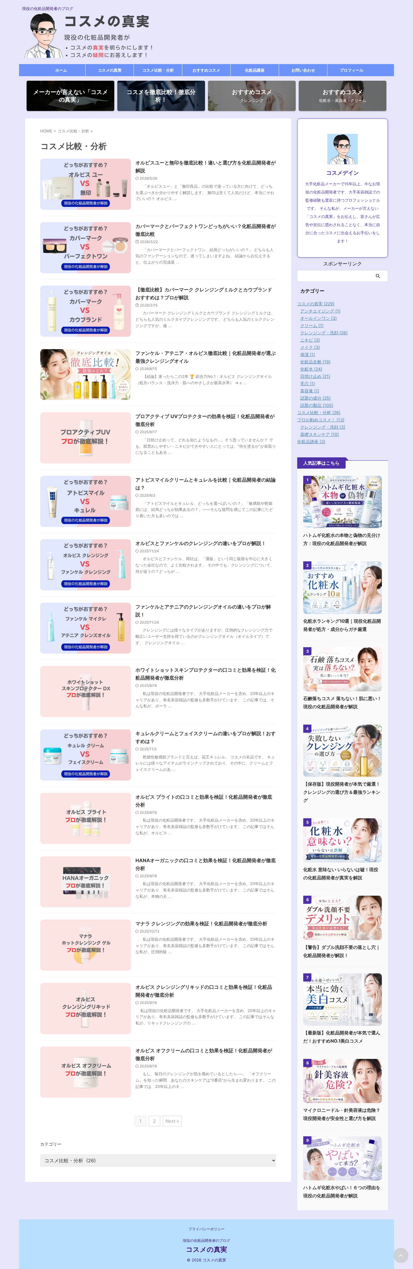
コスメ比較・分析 (158, 70)
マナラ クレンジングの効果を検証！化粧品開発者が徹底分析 (201, 923)
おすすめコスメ (206, 70)
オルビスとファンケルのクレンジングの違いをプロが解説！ (200, 543)
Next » (172, 1121)
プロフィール (351, 70)
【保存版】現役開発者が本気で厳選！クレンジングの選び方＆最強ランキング (341, 792)
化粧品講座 (255, 70)
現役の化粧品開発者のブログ (206, 1240)
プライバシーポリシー (206, 1229)
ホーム (61, 70)
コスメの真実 (110, 70)
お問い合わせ (303, 70)
